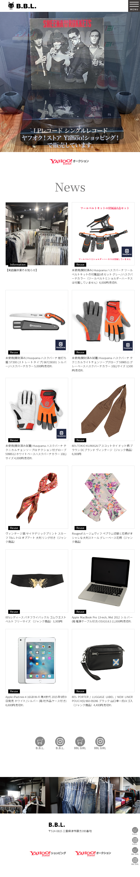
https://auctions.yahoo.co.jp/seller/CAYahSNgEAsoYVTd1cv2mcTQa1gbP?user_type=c (70, 161)
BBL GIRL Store (135, 851)
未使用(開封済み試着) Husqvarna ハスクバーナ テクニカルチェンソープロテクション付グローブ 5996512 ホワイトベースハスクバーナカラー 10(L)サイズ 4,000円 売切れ (35, 452)
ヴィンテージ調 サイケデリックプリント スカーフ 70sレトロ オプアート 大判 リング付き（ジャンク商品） (35, 537)
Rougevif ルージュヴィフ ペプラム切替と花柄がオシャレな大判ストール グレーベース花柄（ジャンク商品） (102, 537)
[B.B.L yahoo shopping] (47, 857)
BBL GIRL (135, 861)
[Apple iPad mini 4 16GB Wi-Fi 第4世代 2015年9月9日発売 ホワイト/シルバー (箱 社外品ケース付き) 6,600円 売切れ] (36, 660)
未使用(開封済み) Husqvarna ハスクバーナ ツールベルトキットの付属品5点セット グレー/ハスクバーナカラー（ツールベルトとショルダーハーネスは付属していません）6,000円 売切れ (102, 276)
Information (18, 264)
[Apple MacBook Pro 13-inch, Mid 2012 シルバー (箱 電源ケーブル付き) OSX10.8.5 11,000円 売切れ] (103, 581)
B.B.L (21, 6)
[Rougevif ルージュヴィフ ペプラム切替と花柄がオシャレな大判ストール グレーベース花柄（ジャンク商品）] (103, 497)
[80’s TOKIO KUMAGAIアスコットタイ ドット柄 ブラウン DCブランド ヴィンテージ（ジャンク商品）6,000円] (103, 409)
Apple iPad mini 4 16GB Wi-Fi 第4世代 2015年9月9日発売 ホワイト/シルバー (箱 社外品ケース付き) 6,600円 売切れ (35, 701)
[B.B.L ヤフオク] (92, 857)
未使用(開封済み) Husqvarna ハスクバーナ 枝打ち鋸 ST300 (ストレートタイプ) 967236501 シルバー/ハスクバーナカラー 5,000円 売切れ (35, 362)
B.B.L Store (135, 831)
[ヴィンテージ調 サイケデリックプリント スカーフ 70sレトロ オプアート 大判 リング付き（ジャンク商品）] (36, 497)
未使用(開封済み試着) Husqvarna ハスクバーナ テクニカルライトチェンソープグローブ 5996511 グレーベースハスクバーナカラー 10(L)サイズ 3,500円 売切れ (102, 364)
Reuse (80, 264)
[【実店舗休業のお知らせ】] (36, 233)
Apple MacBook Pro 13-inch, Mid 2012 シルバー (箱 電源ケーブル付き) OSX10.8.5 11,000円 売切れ (102, 619)
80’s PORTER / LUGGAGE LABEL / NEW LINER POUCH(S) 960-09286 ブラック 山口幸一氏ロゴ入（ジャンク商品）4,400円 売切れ (102, 701)
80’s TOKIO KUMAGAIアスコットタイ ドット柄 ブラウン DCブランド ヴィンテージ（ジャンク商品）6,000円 (102, 450)
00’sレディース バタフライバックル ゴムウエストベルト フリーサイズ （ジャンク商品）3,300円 (35, 619)
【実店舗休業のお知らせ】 (21, 270)
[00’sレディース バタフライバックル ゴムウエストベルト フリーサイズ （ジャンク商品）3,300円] (36, 581)
